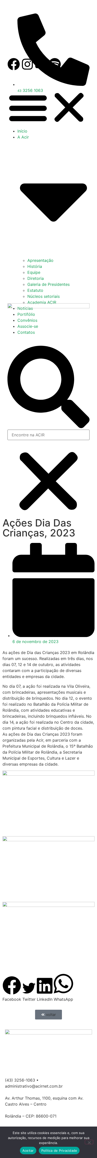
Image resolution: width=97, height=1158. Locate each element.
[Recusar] (89, 1142)
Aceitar (28, 1151)
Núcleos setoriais (43, 296)
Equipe (33, 272)
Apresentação (40, 260)
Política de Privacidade (59, 1151)
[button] (48, 107)
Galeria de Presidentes (48, 284)
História (34, 266)
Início (22, 131)
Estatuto (35, 290)
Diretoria (35, 278)
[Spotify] (54, 64)
